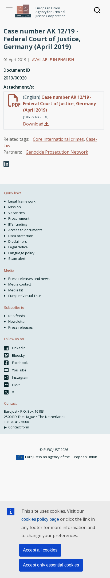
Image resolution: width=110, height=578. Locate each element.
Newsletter (17, 321)
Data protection (20, 235)
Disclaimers (17, 241)
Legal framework (22, 201)
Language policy (21, 252)
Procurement (18, 218)
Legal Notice (18, 247)
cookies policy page (40, 519)
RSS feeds (16, 315)
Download (33, 124)
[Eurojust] (23, 11)
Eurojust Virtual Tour (24, 295)
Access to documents (25, 229)
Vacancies (16, 212)
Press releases (20, 327)
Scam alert (16, 258)
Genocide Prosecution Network (57, 152)
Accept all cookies (40, 550)
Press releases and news (29, 278)
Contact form (18, 427)
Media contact (19, 284)
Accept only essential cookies (51, 565)
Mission (14, 206)
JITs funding (17, 224)
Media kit (15, 290)
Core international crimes (58, 139)
